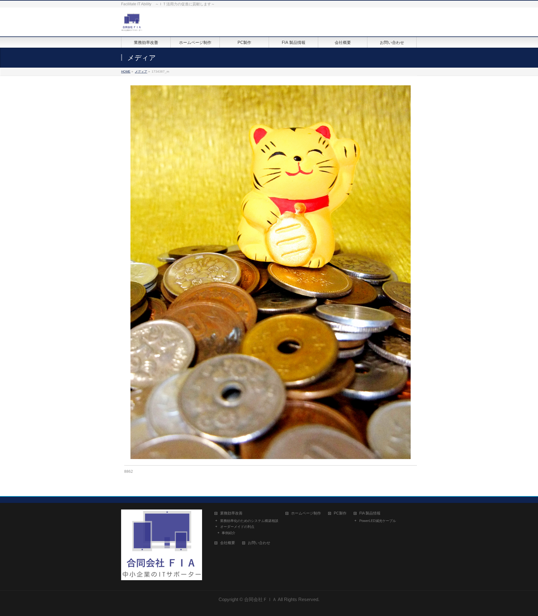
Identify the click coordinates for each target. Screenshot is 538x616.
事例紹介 (228, 533)
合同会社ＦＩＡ (260, 599)
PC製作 (340, 513)
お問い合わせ (259, 543)
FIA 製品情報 (369, 513)
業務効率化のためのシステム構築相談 (249, 521)
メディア (141, 71)
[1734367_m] (271, 272)
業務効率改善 (231, 513)
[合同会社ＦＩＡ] (132, 25)
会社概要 (227, 543)
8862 (128, 471)
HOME (125, 71)
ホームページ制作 (306, 513)
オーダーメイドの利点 (237, 526)
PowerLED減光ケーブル (377, 521)
